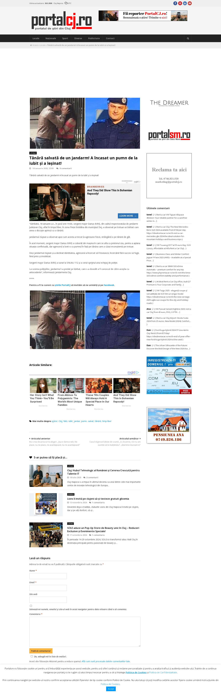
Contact (110, 38)
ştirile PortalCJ (62, 285)
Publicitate (94, 38)
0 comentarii (66, 168)
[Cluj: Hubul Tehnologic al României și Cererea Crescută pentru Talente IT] (46, 476)
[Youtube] (190, 3)
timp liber (106, 421)
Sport (65, 38)
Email (32, 582)
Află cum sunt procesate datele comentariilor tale (106, 661)
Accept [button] (111, 688)
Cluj (60, 421)
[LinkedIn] (185, 3)
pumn (84, 421)
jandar (77, 421)
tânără (98, 421)
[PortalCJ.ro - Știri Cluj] (61, 28)
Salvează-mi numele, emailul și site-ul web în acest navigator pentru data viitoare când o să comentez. (78, 609)
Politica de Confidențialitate (163, 672)
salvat (91, 421)
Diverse (78, 38)
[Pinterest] (180, 3)
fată (65, 421)
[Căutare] (188, 38)
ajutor (54, 421)
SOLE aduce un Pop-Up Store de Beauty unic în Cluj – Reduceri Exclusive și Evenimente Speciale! (103, 529)
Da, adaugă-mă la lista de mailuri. (50, 656)
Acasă (35, 45)
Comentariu (35, 614)
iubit (71, 421)
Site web (33, 594)
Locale (36, 38)
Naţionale (51, 38)
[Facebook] (175, 3)
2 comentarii (92, 477)
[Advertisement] (110, 71)
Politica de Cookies (136, 672)
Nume (33, 570)
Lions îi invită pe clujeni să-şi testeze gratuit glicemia (98, 498)
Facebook (109, 285)
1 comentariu (98, 502)
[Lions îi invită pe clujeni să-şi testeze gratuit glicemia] (46, 504)
